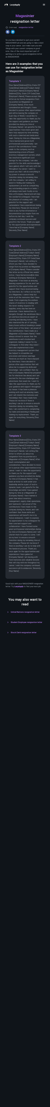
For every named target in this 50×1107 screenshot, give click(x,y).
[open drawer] (44, 4)
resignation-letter (26, 27)
